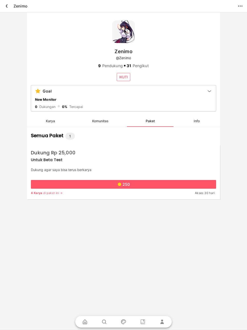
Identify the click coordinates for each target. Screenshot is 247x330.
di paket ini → (47, 193)
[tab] (50, 121)
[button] (123, 77)
